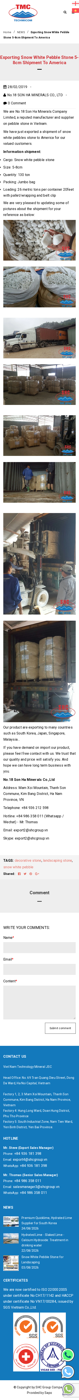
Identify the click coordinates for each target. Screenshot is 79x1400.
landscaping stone (57, 860)
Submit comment (60, 1028)
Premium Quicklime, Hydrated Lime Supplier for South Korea (47, 1220)
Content (10, 981)
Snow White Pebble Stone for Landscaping (43, 1259)
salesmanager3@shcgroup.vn (36, 1187)
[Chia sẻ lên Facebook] (20, 874)
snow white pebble (18, 867)
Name (8, 938)
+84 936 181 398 (27, 1154)
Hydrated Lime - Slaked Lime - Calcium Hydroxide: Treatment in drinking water (45, 1240)
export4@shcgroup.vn (30, 1159)
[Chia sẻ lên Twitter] (25, 874)
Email (8, 959)
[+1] (37, 874)
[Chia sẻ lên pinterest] (31, 874)
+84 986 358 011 (27, 1181)
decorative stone (28, 860)
